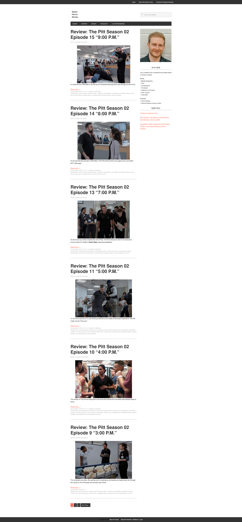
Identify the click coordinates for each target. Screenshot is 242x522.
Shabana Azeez (96, 95)
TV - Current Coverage (93, 91)
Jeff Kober (114, 93)
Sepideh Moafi (87, 95)
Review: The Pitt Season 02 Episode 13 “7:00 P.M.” (100, 189)
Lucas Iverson (122, 251)
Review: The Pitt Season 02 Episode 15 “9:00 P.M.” (100, 34)
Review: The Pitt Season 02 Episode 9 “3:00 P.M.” (100, 430)
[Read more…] (75, 89)
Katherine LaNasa (124, 93)
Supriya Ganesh (116, 95)
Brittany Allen (94, 330)
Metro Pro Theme (114, 519)
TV (84, 91)
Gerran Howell (92, 93)
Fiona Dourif (83, 93)
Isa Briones (107, 93)
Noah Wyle (82, 253)
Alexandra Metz (84, 330)
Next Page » (85, 505)
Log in (141, 519)
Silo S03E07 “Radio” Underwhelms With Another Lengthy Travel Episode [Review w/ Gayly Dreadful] (155, 126)
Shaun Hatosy (106, 95)
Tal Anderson (80, 333)
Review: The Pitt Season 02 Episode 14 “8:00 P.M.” (100, 111)
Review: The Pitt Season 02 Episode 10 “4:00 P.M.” (100, 349)
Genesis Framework (126, 519)
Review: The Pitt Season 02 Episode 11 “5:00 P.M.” (100, 268)
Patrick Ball (78, 95)
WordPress (136, 519)
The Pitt (81, 91)
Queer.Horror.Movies (83, 14)
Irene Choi (117, 330)
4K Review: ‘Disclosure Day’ (149, 113)
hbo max (100, 93)
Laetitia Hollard (112, 251)
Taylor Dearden (119, 253)
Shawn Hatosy (111, 493)
